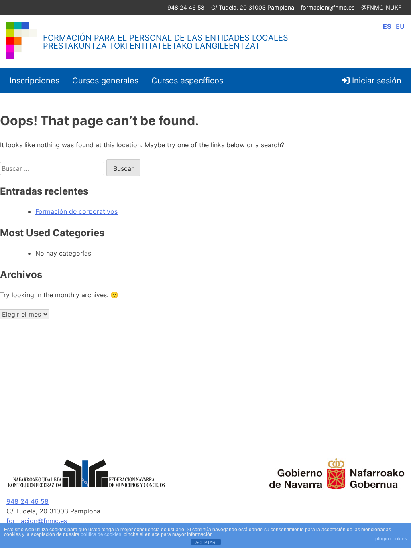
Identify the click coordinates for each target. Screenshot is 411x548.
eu (400, 26)
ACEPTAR (205, 542)
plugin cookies (391, 539)
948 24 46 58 (186, 7)
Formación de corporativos (76, 211)
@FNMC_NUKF (381, 7)
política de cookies (101, 534)
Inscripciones (34, 80)
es (387, 26)
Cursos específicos (187, 80)
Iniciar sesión (375, 80)
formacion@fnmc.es (328, 7)
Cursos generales (105, 80)
